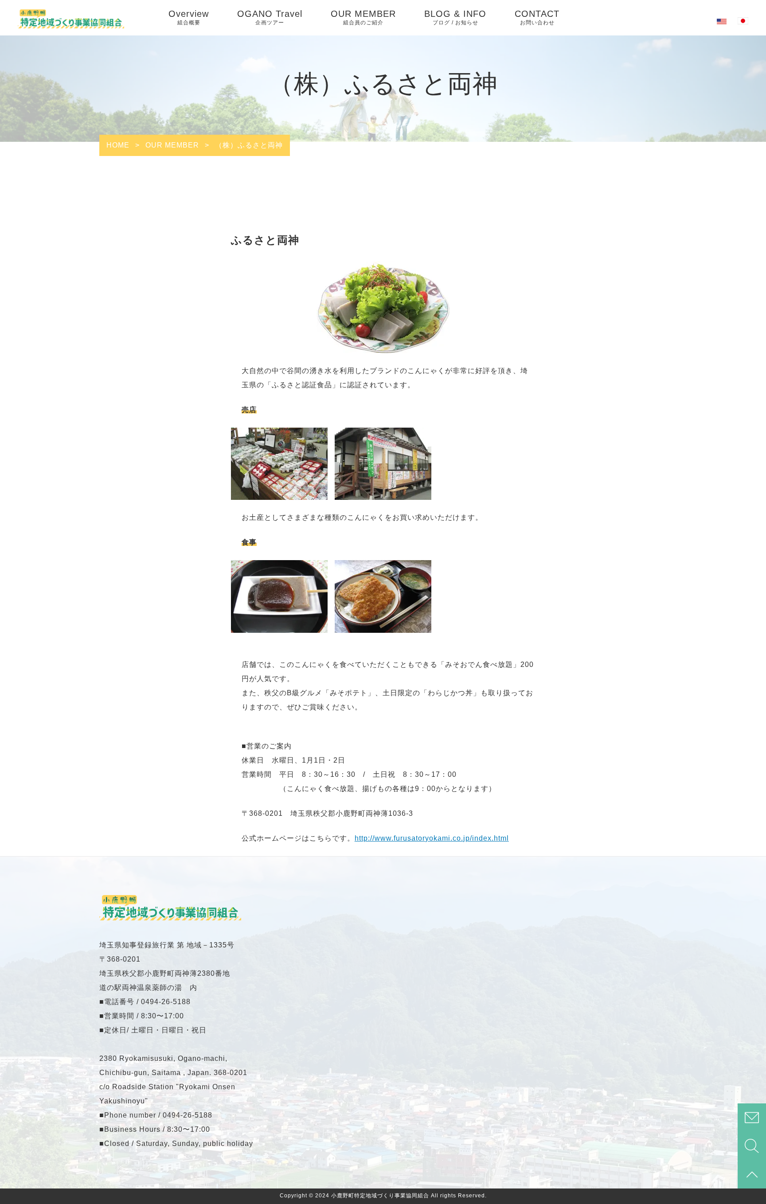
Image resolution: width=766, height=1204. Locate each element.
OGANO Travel (269, 17)
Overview (188, 17)
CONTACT (537, 17)
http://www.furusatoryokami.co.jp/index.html (432, 838)
